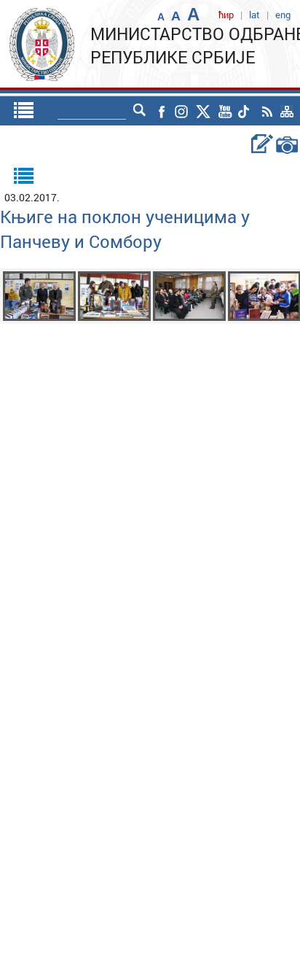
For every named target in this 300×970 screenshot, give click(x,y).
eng (283, 14)
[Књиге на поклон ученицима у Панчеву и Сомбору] (39, 295)
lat (254, 14)
